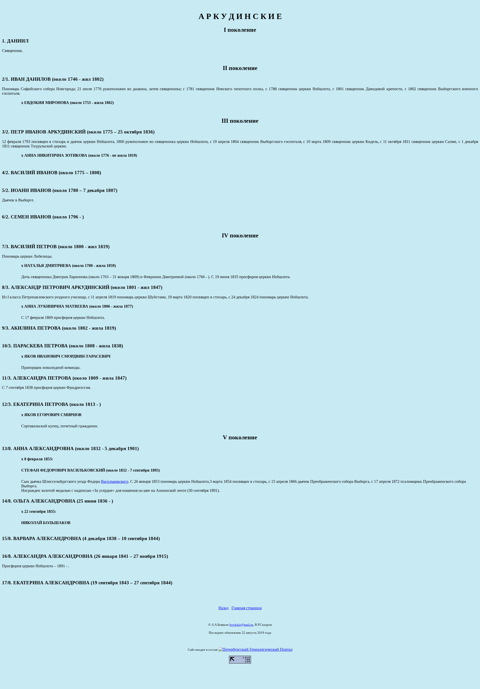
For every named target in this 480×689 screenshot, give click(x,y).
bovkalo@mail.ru (241, 625)
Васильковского (114, 481)
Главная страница (247, 608)
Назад (223, 608)
